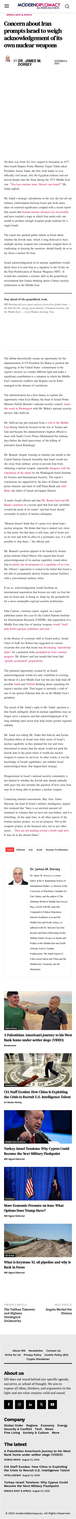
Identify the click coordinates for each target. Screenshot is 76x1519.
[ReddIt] (45, 75)
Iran (31, 849)
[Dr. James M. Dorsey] (8, 58)
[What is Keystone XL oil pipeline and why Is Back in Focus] (38, 1240)
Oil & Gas (9, 1255)
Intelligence (11, 1085)
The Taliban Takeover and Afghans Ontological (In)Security (19, 1315)
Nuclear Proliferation (57, 849)
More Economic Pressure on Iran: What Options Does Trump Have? (34, 1208)
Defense (20, 849)
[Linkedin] (36, 75)
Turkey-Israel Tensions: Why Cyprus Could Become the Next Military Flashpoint (36, 1151)
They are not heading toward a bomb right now (41, 830)
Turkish (30, 684)
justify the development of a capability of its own (41, 564)
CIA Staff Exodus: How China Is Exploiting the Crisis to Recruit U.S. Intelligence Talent (37, 1094)
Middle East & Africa (19, 14)
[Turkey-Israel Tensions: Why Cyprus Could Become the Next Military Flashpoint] (38, 1127)
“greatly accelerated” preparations (23, 661)
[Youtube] (52, 1404)
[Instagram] (19, 1404)
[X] (17, 75)
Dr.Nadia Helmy (13, 1102)
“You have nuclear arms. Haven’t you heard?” (36, 184)
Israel (39, 849)
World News (11, 1028)
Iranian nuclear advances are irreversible (45, 212)
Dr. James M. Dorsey (29, 63)
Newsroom (10, 1045)
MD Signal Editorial (14, 1158)
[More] (64, 75)
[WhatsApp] (27, 75)
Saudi (16, 684)
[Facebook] (8, 75)
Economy (9, 1198)
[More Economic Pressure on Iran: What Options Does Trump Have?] (38, 1183)
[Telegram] (55, 75)
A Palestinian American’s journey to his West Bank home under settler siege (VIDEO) (38, 1037)
